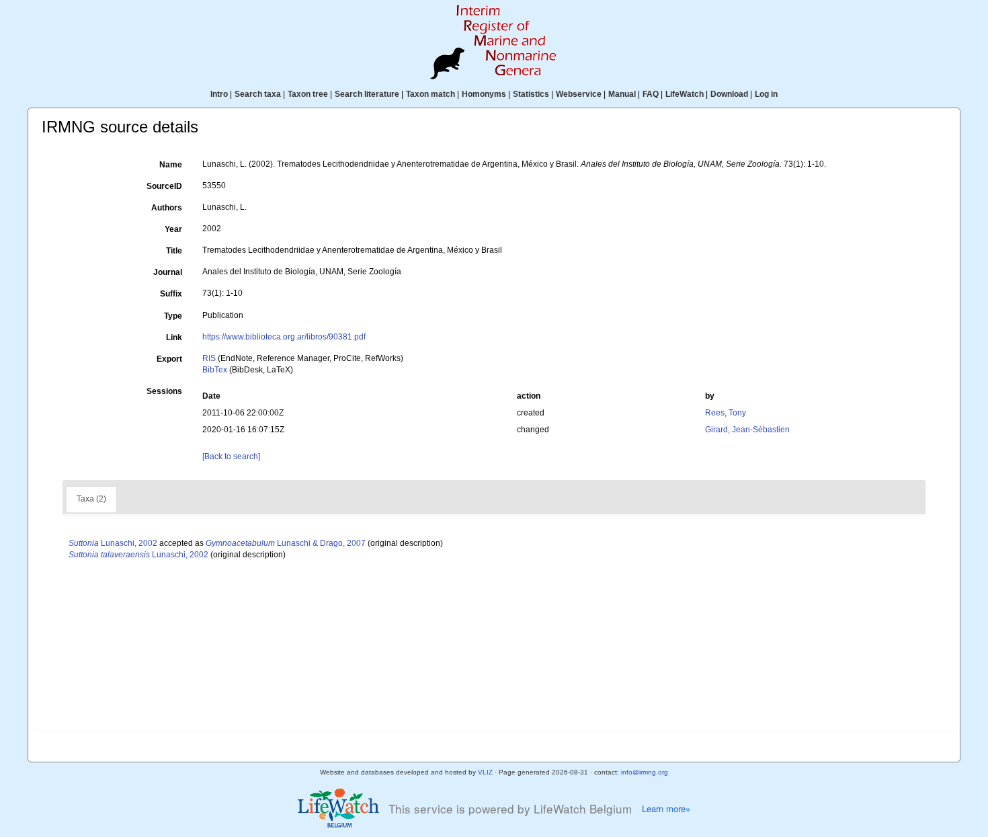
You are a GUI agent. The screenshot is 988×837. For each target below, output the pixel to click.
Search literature (367, 94)
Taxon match (430, 94)
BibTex (214, 369)
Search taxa (258, 94)
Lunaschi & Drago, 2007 (286, 543)
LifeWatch (684, 94)
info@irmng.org (644, 772)
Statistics (531, 94)
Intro (219, 94)
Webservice (579, 94)
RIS (209, 358)
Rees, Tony (725, 412)
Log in (766, 94)
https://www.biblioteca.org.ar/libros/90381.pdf (284, 337)
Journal (167, 272)
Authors (166, 207)
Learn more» (666, 809)
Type (173, 316)
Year (173, 229)
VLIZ (485, 772)
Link (174, 337)
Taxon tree (308, 94)
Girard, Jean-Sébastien (747, 429)
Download (729, 94)
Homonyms (484, 94)
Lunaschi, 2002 (113, 543)
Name (170, 164)
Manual (622, 94)
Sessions (164, 391)
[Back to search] (231, 456)
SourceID (164, 186)
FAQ (651, 94)
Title (174, 250)
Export (169, 359)
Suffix (171, 293)
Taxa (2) (91, 499)
